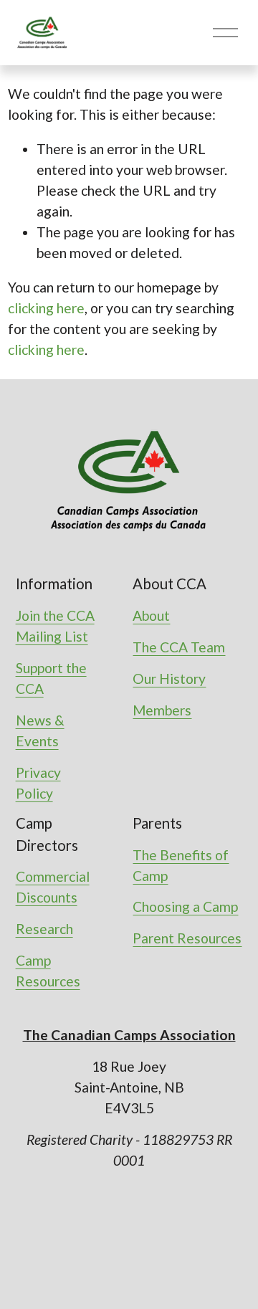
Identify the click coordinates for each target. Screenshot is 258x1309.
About (151, 615)
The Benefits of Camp (181, 865)
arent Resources (191, 938)
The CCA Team (179, 647)
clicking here (46, 308)
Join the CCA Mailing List (55, 625)
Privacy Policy (38, 782)
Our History (169, 678)
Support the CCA (51, 678)
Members (162, 710)
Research (44, 928)
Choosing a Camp (185, 906)
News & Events (40, 730)
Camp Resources (48, 970)
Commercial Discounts (53, 886)
